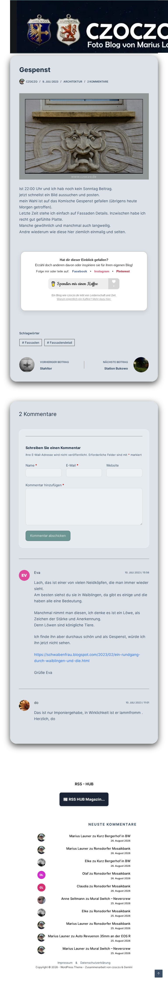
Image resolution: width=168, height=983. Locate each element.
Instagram (101, 271)
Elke (88, 861)
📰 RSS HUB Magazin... (84, 799)
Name (31, 465)
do (36, 702)
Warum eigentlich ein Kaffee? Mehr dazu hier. (84, 299)
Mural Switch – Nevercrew (110, 899)
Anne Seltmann (73, 899)
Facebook (79, 271)
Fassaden (30, 342)
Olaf (85, 874)
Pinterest (123, 271)
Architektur (72, 81)
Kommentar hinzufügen (45, 485)
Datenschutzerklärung (95, 962)
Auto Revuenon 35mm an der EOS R (102, 936)
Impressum (65, 962)
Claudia (82, 886)
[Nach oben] (159, 974)
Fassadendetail (59, 342)
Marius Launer (80, 836)
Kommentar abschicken (48, 536)
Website (112, 465)
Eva (37, 572)
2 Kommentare (97, 81)
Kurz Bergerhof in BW (113, 836)
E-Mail (72, 465)
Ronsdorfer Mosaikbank (112, 849)
